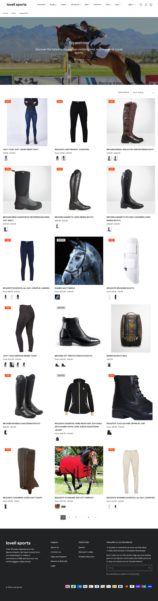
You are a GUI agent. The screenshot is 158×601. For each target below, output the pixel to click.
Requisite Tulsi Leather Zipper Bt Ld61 (126, 423)
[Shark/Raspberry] (63, 506)
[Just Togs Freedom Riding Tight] (27, 328)
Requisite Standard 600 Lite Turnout (74, 497)
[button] (151, 4)
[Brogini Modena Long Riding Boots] (27, 396)
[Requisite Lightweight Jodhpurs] (79, 122)
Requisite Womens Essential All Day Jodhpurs (131, 497)
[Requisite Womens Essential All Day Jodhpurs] (131, 470)
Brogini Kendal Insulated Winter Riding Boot (130, 149)
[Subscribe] (149, 568)
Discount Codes (86, 552)
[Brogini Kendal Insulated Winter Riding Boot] (131, 122)
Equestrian (24, 13)
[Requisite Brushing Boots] (131, 261)
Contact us (56, 552)
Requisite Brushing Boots (120, 288)
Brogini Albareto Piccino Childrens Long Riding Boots (128, 219)
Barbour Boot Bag (117, 356)
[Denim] (5, 158)
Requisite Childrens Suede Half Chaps (22, 497)
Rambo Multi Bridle (65, 288)
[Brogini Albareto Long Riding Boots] (79, 190)
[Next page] (95, 517)
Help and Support (59, 556)
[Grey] (5, 364)
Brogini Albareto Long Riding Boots (74, 217)
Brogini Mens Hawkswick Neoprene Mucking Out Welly (26, 219)
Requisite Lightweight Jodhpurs (72, 149)
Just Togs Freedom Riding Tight (20, 356)
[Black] (57, 158)
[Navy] (63, 158)
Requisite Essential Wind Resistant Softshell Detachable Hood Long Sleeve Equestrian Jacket (78, 426)
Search (82, 547)
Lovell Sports (17, 587)
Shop (14, 13)
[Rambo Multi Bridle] (79, 261)
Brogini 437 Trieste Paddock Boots (73, 356)
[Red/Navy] (57, 506)
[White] (109, 297)
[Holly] (11, 364)
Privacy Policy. (135, 574)
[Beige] (11, 297)
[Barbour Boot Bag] (131, 328)
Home (5, 13)
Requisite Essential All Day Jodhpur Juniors (26, 288)
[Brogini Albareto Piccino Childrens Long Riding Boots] (131, 190)
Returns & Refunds (59, 561)
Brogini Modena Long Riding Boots (21, 423)
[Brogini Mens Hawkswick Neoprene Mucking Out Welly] (27, 190)
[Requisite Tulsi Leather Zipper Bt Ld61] (131, 396)
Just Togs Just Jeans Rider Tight (20, 149)
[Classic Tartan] (109, 364)
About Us (55, 547)
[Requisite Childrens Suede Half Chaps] (27, 470)
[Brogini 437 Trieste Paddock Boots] (79, 328)
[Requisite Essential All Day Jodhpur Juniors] (27, 261)
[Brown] (115, 158)
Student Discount (86, 556)
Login (53, 566)
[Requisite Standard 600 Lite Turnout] (79, 470)
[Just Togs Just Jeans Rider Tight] (27, 122)
